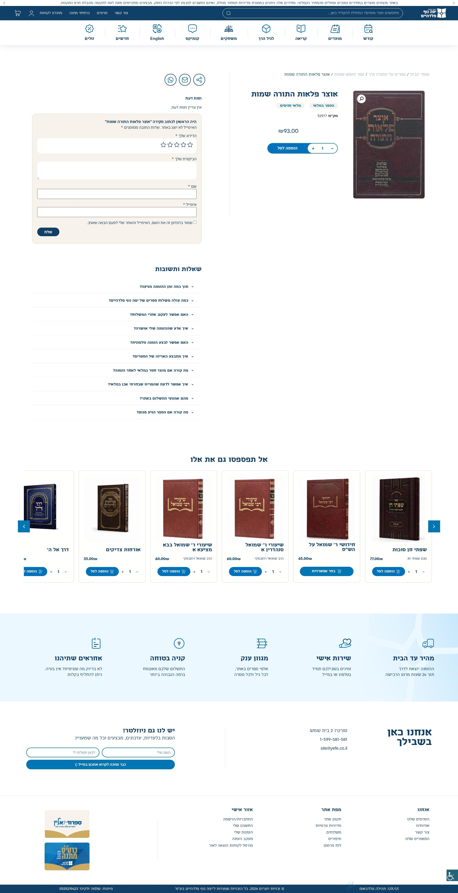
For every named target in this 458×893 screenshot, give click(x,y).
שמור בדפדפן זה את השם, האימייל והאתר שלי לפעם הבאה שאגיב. (140, 223)
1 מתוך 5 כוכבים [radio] (190, 145)
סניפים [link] (102, 13)
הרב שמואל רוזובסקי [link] (269, 558)
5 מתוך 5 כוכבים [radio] (163, 145)
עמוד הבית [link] (419, 74)
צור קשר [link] (121, 13)
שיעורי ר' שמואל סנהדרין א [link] (264, 547)
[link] (452, 875)
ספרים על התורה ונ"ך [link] (387, 74)
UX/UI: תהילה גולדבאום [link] (379, 889)
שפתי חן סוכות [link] (409, 549)
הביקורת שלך (184, 159)
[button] (454, 3)
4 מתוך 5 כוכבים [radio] (170, 145)
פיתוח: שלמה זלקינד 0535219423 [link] (86, 889)
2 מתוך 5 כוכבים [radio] (183, 145)
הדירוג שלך (186, 136)
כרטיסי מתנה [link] (79, 13)
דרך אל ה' (58, 549)
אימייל (190, 204)
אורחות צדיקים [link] (123, 549)
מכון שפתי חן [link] (417, 558)
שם (192, 186)
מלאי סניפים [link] (290, 105)
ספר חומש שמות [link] (349, 74)
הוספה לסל (28, 571)
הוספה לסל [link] (287, 148)
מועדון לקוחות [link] (51, 13)
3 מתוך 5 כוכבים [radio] (177, 145)
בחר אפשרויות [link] (323, 571)
